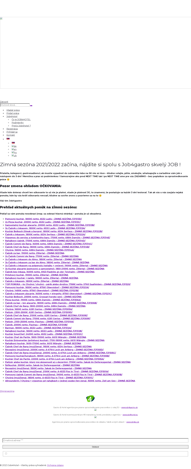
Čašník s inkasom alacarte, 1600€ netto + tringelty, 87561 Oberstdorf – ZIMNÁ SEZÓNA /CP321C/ (58, 293)
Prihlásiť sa (11, 132)
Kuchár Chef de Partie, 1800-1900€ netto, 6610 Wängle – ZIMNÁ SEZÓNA (45, 337)
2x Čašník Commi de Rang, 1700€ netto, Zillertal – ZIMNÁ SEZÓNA (42, 256)
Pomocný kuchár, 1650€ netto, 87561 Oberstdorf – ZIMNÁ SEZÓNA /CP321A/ (47, 287)
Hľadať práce (13, 110)
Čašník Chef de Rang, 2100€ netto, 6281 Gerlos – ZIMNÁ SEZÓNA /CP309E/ (46, 315)
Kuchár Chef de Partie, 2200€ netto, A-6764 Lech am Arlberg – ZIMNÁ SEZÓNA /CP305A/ (54, 359)
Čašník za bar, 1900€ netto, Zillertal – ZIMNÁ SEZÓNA (34, 253)
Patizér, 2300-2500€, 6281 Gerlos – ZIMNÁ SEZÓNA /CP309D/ (38, 312)
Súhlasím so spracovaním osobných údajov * (30, 453)
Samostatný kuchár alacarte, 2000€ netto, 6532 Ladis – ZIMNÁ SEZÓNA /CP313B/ (50, 225)
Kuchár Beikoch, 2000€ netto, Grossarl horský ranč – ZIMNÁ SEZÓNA (43, 297)
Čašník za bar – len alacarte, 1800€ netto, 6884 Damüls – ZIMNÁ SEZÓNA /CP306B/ (51, 303)
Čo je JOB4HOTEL (21, 119)
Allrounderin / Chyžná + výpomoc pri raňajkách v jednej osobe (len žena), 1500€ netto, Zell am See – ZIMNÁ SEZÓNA (70, 381)
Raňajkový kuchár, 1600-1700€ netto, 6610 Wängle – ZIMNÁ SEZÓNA (43, 343)
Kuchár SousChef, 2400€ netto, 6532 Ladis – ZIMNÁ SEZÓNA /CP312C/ (44, 334)
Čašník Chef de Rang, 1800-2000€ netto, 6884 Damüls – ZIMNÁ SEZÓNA (45, 306)
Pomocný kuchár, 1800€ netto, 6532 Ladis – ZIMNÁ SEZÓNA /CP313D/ (43, 219)
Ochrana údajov (55, 465)
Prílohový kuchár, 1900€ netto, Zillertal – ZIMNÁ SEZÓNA (36, 275)
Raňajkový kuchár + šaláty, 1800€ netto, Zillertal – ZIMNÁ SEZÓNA (41, 278)
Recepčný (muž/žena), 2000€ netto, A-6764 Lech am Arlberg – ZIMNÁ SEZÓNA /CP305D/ (54, 349)
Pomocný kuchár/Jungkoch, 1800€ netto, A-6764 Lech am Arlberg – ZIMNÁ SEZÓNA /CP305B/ (57, 356)
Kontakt (10, 135)
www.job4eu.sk (132, 422)
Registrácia (12, 129)
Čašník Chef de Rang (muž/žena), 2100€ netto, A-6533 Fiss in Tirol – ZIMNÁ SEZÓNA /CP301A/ (57, 371)
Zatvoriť (4, 102)
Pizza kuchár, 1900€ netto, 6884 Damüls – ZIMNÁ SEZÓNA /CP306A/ (43, 300)
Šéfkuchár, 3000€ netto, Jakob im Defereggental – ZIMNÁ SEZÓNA (42, 365)
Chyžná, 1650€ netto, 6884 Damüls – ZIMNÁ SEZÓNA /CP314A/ (39, 250)
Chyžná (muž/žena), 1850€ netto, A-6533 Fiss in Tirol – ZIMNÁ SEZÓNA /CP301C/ (49, 377)
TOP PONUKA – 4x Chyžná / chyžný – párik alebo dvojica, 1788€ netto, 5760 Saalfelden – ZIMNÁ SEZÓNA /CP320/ (67, 284)
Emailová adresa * (12, 437)
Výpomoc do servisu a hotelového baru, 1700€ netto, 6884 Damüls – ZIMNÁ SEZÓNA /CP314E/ (57, 237)
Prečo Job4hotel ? (21, 126)
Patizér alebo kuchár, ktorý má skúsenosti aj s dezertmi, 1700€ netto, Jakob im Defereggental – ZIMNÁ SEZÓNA (68, 362)
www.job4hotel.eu (130, 415)
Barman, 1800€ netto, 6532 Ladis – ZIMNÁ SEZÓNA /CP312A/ (38, 328)
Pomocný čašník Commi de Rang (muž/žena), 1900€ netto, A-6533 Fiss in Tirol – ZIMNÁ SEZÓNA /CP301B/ (63, 374)
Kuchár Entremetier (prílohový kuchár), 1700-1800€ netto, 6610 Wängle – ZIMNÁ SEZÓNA (54, 340)
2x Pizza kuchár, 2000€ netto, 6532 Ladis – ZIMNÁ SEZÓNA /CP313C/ (43, 222)
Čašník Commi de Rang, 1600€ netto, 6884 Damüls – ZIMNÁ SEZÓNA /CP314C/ (48, 244)
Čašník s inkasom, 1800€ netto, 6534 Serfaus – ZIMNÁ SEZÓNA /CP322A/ (45, 234)
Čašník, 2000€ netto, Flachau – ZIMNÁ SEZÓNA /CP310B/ (36, 325)
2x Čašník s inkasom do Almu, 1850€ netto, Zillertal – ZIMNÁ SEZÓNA (43, 259)
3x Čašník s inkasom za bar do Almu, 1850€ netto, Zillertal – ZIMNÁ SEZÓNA (47, 262)
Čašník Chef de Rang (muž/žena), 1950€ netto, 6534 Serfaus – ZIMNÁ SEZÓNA (48, 346)
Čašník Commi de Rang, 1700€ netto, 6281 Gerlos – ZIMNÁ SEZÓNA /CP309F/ (47, 318)
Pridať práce (12, 113)
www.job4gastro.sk (129, 407)
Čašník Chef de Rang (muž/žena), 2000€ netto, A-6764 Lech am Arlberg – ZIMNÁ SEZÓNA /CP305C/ (60, 353)
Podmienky (18, 122)
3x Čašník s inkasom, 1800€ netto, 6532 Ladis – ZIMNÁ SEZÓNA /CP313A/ (45, 228)
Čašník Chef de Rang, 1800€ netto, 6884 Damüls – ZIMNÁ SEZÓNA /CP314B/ (47, 247)
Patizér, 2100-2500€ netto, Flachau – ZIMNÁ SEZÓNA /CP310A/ (39, 321)
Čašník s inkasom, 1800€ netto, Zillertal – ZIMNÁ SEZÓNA (37, 281)
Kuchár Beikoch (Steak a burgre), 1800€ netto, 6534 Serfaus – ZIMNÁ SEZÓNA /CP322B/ (54, 231)
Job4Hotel (11, 116)
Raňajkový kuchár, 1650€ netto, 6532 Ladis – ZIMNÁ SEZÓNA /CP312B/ (43, 331)
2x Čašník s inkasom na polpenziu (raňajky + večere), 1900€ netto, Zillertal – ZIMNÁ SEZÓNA (56, 265)
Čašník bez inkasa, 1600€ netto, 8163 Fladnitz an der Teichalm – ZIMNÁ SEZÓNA (49, 272)
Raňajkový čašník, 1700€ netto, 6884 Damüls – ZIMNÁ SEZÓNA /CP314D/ (45, 240)
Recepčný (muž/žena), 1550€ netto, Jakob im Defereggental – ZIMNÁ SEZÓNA (48, 368)
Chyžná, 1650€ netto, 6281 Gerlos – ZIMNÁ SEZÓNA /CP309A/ (39, 309)
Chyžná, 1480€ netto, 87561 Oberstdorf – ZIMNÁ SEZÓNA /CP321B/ (42, 290)
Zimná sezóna (7, 391)
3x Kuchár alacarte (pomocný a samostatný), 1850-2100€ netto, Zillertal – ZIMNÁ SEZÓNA (54, 269)
